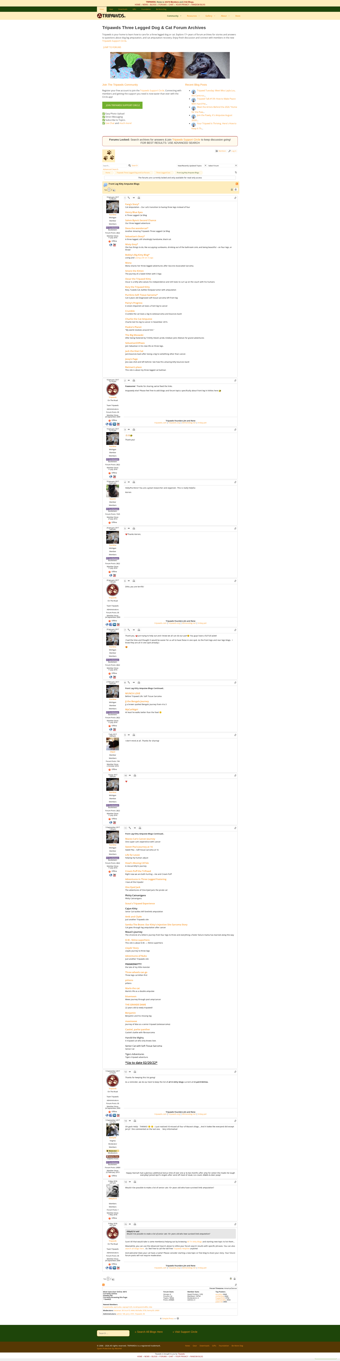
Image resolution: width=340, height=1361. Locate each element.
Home (108, 172)
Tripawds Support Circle (114, 40)
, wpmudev (117, 1307)
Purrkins (112, 214)
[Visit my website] (111, 244)
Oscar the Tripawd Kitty (138, 278)
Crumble (130, 310)
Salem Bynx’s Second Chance (140, 220)
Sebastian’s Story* (135, 236)
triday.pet (202, 422)
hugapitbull (220, 1298)
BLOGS (153, 4)
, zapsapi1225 (127, 1307)
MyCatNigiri (131, 709)
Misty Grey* (131, 244)
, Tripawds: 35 (139, 1314)
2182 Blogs (188, 2)
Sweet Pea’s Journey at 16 (139, 846)
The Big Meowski (134, 334)
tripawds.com (160, 422)
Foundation (146, 9)
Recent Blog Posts (196, 84)
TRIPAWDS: (151, 2)
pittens (129, 980)
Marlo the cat (132, 988)
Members (222, 151)
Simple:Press (168, 1318)
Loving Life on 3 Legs (144, 257)
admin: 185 (121, 1314)
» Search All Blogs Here (149, 1331)
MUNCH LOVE (132, 693)
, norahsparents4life (140, 1307)
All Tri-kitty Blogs (194, 1241)
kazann (113, 499)
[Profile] (112, 206)
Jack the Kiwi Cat (134, 351)
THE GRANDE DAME (135, 1004)
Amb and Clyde (133, 916)
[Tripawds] (112, 16)
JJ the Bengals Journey (137, 701)
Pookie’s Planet (133, 327)
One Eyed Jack (132, 887)
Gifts (134, 9)
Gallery (208, 15)
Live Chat (109, 123)
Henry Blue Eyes (134, 212)
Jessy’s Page (131, 358)
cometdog (220, 1296)
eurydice (219, 1294)
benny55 (112, 1137)
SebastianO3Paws (135, 342)
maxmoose (131, 1021)
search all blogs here (134, 1248)
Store (237, 15)
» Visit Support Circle (185, 1331)
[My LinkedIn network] (115, 423)
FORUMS (162, 4)
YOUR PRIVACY (182, 4)
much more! (125, 123)
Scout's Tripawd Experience (140, 903)
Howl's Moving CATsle (137, 862)
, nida (150, 1307)
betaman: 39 (119, 1310)
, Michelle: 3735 (140, 1310)
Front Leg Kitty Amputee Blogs (188, 172)
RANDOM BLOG (198, 4)
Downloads (122, 9)
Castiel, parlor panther (137, 1029)
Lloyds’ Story (132, 947)
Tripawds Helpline (181, 1248)
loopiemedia (108, 1307)
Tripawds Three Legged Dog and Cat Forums (133, 172)
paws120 (219, 1301)
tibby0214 (113, 1198)
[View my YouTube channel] (114, 244)
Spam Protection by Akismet (109, 1348)
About (224, 15)
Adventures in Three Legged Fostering (145, 879)
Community (172, 15)
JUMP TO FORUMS (112, 47)
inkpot (112, 752)
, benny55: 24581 (153, 1310)
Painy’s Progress (133, 302)
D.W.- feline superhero (137, 939)
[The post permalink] (134, 197)
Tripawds (112, 397)
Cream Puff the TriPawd (138, 871)
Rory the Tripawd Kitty (137, 286)
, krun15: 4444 (129, 1310)
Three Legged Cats (163, 172)
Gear (111, 9)
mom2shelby (221, 1300)
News (102, 9)
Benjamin (130, 1012)
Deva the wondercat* (136, 228)
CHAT (171, 4)
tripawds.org (174, 422)
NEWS (145, 4)
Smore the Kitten (134, 270)
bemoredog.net (189, 422)
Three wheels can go (136, 972)
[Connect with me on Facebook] (111, 423)
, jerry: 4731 (129, 1314)
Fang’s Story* (132, 204)
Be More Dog (161, 9)
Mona (128, 262)
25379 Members (172, 2)
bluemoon (130, 996)
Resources (192, 15)
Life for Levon (132, 854)
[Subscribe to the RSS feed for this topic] (237, 183)
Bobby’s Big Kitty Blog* (137, 254)
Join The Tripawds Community (120, 84)
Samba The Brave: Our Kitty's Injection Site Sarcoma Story (156, 924)
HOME (137, 4)
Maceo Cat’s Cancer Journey (140, 838)
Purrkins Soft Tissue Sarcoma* (141, 294)
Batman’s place (133, 367)
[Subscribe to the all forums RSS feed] (103, 1284)
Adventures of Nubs (136, 955)
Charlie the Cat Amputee (138, 318)
